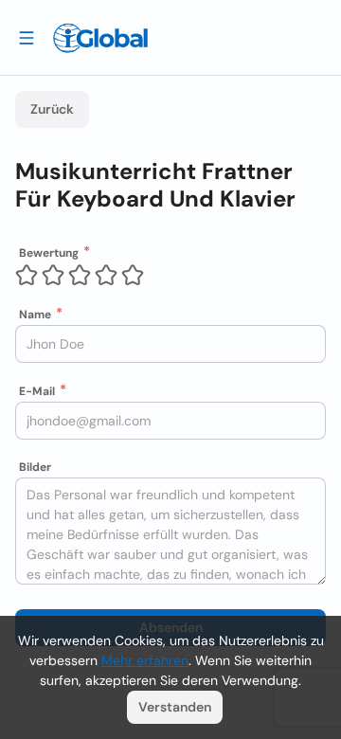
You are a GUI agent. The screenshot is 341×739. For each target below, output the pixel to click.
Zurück (52, 108)
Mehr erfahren (144, 660)
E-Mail (37, 391)
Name (35, 314)
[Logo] (100, 38)
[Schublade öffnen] (26, 37)
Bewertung (49, 253)
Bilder (35, 467)
